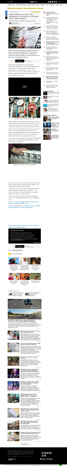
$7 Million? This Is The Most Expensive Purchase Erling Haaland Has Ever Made (14, 268)
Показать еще (37, 242)
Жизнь (33, 4)
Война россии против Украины (16, 8)
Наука (57, 4)
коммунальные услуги (17, 250)
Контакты (29, 456)
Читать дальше (24, 444)
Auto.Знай (29, 4)
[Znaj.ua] (33, 2)
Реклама (21, 456)
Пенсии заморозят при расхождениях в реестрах (21, 232)
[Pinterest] (56, 1)
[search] (59, 2)
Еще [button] (60, 4)
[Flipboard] (54, 1)
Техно (47, 4)
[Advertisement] (24, 174)
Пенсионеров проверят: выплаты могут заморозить (22, 236)
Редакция (25, 456)
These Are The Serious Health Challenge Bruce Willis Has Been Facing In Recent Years (53, 101)
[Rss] (52, 1)
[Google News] (50, 453)
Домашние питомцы (21, 4)
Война (37, 4)
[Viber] (50, 1)
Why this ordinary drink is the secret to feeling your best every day (53, 105)
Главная (9, 4)
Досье (13, 4)
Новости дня (40, 8)
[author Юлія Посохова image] (10, 23)
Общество (42, 4)
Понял (61, 465)
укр (8, 1)
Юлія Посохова (14, 22)
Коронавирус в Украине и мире (30, 8)
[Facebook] (6, 12)
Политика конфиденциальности (13, 456)
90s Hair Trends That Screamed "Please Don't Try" (13, 282)
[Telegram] (48, 1)
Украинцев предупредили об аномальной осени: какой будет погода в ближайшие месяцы (24, 239)
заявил (13, 57)
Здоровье (52, 4)
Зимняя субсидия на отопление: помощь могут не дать (23, 234)
